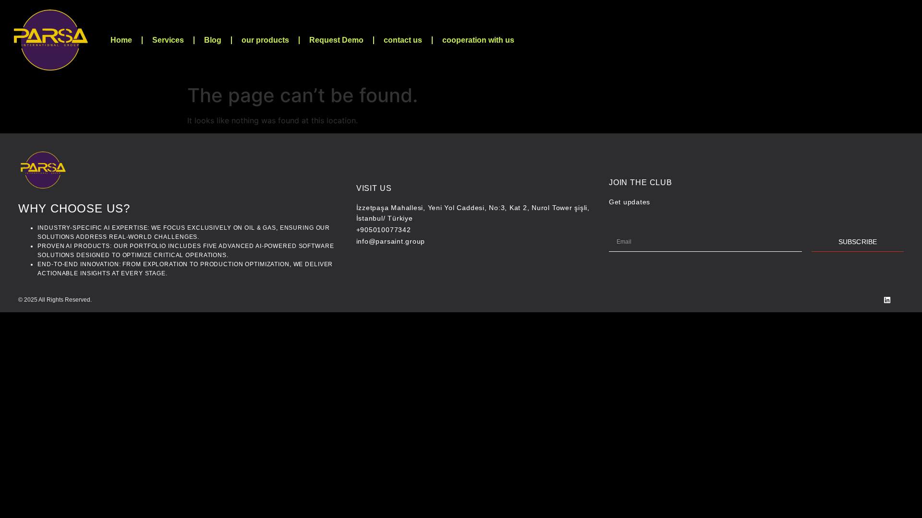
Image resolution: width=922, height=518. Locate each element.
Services (168, 40)
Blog (212, 40)
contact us (403, 40)
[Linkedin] (887, 300)
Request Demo (336, 40)
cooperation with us (478, 40)
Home (121, 40)
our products (265, 40)
